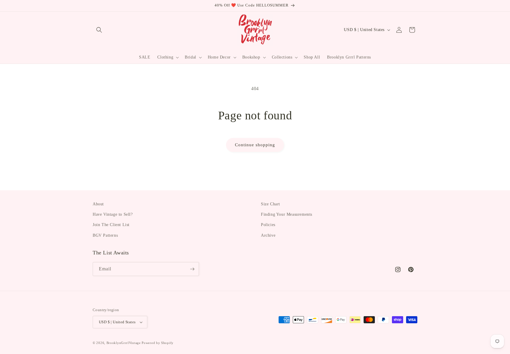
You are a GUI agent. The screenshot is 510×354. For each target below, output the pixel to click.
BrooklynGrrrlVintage (124, 343)
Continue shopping (255, 144)
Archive (268, 235)
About (98, 204)
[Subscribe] (192, 269)
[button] (99, 29)
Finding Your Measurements (286, 214)
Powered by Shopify (158, 343)
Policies (268, 225)
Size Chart (270, 204)
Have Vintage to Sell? (113, 214)
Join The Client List (111, 225)
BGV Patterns (105, 235)
